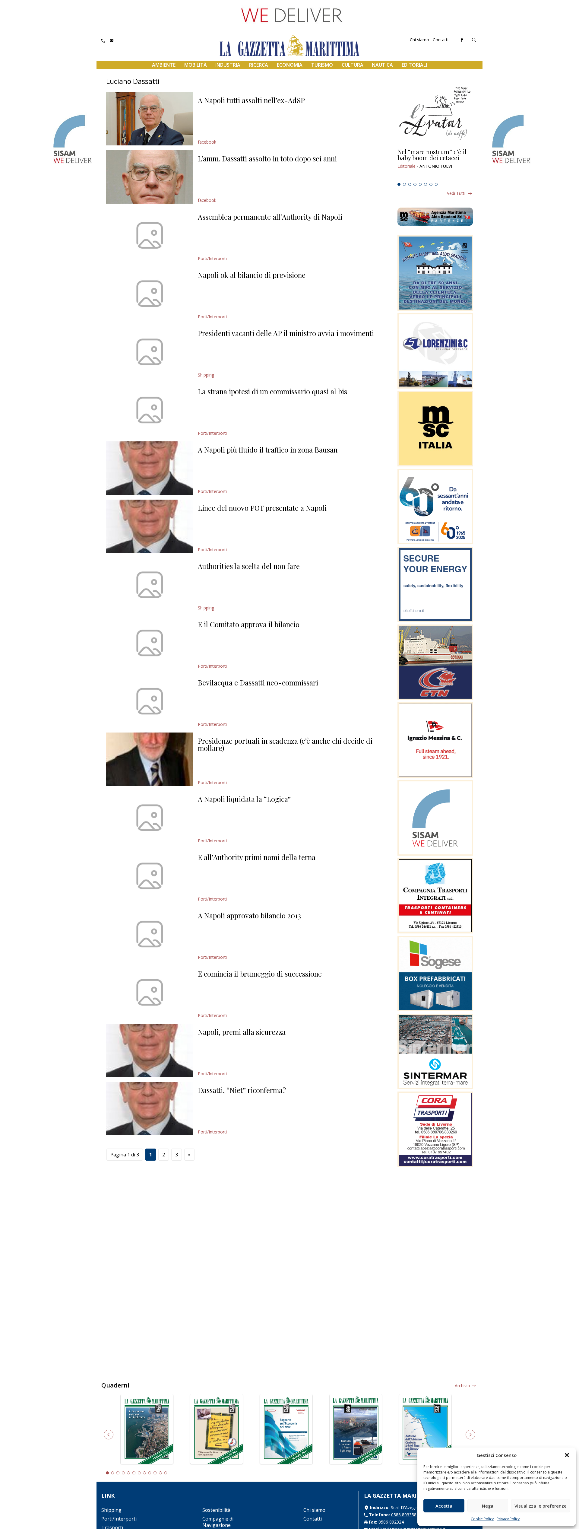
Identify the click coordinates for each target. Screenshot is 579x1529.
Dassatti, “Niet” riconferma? (242, 1090)
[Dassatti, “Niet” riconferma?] (149, 1108)
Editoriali (414, 65)
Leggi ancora (435, 164)
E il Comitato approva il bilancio (248, 624)
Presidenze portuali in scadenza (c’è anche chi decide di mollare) (285, 744)
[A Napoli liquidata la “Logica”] (149, 817)
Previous (108, 1434)
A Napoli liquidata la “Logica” (244, 799)
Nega (487, 1506)
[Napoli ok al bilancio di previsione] (149, 293)
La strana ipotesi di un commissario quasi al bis (272, 391)
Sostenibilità (216, 1510)
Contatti (440, 40)
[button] (567, 1455)
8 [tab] (436, 184)
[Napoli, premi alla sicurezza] (149, 1050)
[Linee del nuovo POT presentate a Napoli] (149, 526)
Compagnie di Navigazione (217, 1521)
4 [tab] (414, 184)
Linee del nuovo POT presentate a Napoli (262, 508)
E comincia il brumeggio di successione (260, 973)
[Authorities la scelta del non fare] (149, 584)
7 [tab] (430, 184)
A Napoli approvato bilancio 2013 (249, 915)
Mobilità (195, 65)
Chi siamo (419, 40)
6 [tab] (425, 184)
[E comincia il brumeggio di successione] (149, 992)
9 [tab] (149, 1472)
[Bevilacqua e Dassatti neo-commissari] (149, 701)
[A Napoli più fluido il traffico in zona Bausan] (149, 468)
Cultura (352, 65)
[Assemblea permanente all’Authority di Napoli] (149, 235)
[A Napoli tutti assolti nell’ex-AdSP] (149, 118)
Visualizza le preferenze (540, 1506)
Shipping (206, 375)
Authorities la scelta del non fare (249, 566)
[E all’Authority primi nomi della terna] (149, 875)
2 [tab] (404, 184)
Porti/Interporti (212, 258)
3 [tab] (409, 184)
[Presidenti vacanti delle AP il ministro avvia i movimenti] (149, 351)
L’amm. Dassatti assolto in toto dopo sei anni (267, 158)
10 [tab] (155, 1472)
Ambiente (164, 65)
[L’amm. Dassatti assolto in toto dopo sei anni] (149, 177)
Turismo (322, 65)
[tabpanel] (435, 164)
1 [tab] (398, 184)
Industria (227, 65)
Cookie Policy (482, 1518)
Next (470, 1434)
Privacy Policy (508, 1518)
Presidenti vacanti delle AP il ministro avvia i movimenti (286, 333)
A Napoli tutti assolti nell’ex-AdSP (251, 100)
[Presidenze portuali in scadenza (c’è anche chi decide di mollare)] (149, 759)
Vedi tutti (456, 193)
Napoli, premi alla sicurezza (242, 1032)
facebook (207, 142)
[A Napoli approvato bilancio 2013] (149, 934)
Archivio (462, 1385)
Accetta (443, 1506)
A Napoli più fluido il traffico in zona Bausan (267, 449)
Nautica (382, 65)
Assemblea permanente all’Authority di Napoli (270, 216)
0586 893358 (403, 1515)
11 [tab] (160, 1472)
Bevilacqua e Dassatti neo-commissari (258, 682)
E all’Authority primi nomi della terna (256, 857)
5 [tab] (420, 184)
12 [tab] (165, 1472)
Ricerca (258, 65)
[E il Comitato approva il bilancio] (149, 642)
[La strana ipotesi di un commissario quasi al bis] (149, 410)
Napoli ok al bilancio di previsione (251, 275)
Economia (289, 65)
